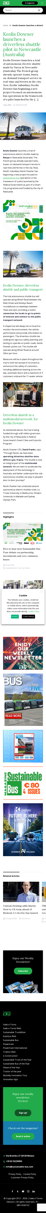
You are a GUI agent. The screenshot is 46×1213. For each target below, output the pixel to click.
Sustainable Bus (11, 1040)
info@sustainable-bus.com (19, 1166)
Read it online (23, 1136)
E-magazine (30, 3)
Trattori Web (9, 1051)
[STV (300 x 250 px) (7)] (23, 746)
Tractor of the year (12, 1071)
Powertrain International (15, 1048)
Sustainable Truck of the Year (17, 1059)
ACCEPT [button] (15, 616)
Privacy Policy (15, 1174)
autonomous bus (11, 178)
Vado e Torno (9, 1024)
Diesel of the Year (11, 1067)
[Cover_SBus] (23, 700)
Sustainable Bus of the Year (16, 1063)
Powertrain (8, 1044)
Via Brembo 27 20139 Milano (19, 1155)
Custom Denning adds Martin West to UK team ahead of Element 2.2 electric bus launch (20, 909)
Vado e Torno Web (12, 1028)
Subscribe (23, 971)
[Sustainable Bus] (6, 3)
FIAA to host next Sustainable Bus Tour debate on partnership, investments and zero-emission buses (21, 554)
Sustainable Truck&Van (14, 1032)
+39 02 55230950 (13, 1161)
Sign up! (23, 1112)
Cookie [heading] (23, 595)
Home (5, 25)
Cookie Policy (29, 1174)
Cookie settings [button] (28, 616)
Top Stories (26, 568)
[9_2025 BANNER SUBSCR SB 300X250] (23, 783)
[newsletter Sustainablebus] (23, 653)
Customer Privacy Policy (22, 1177)
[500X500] (23, 220)
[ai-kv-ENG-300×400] (23, 829)
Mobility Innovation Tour (15, 1075)
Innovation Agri (10, 1079)
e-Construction (10, 1055)
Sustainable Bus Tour (13, 568)
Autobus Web (9, 1036)
